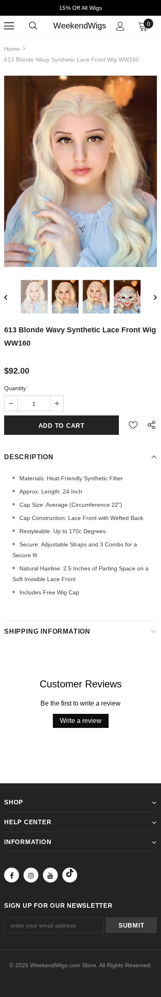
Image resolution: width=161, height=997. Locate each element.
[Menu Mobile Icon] (9, 26)
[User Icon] (120, 26)
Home (12, 48)
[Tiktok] (69, 875)
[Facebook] (11, 875)
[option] (80, 171)
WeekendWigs (79, 25)
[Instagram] (31, 875)
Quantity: (16, 388)
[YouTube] (50, 875)
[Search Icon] (33, 26)
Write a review (81, 720)
